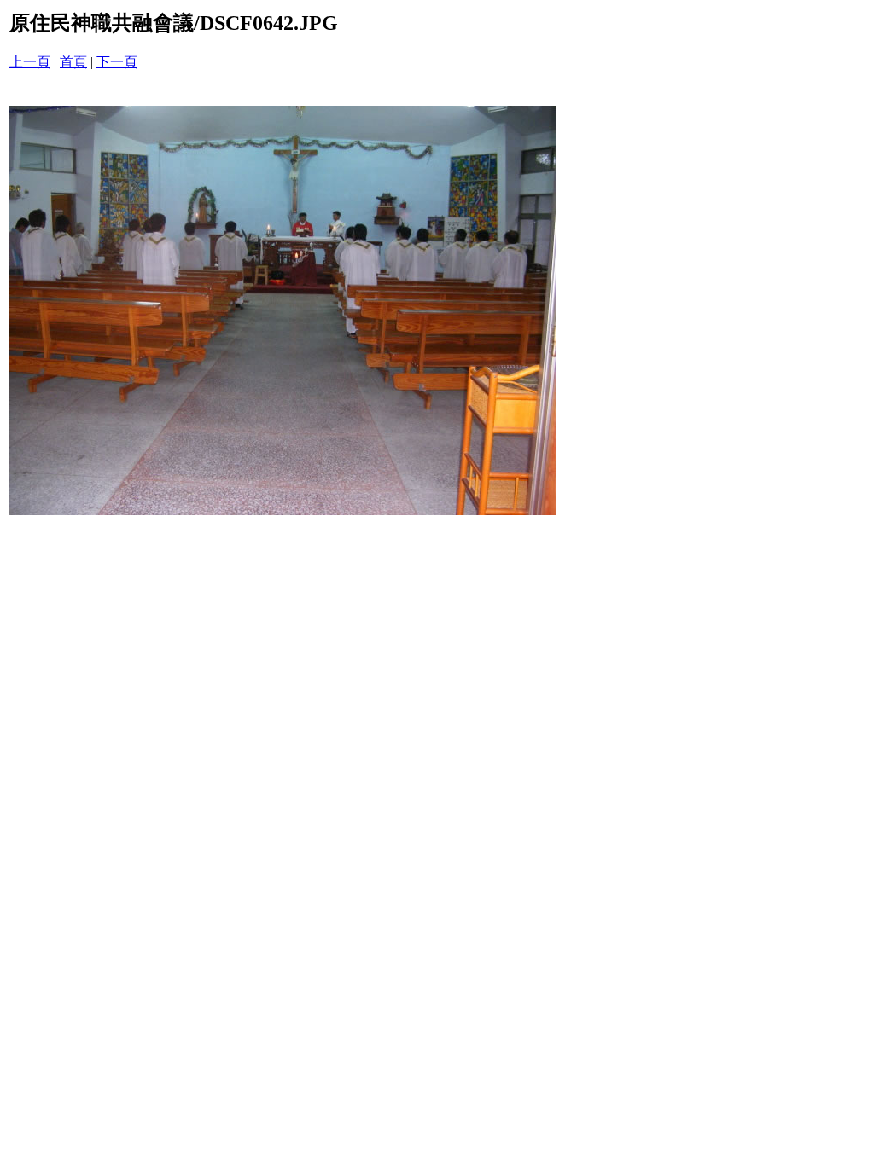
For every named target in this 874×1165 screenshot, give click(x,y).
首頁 (73, 62)
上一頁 (29, 62)
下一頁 (116, 62)
